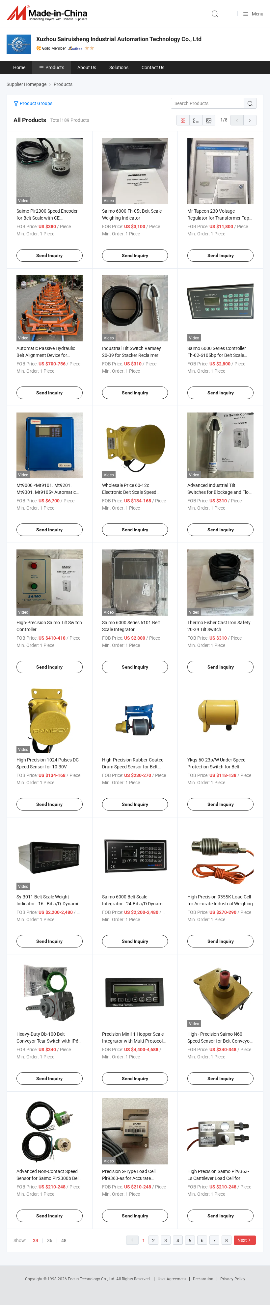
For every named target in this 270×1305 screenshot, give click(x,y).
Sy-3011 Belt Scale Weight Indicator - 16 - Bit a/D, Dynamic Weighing (48, 903)
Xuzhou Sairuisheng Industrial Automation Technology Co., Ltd (119, 39)
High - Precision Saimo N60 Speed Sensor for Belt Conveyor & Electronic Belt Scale (219, 1041)
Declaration (203, 1278)
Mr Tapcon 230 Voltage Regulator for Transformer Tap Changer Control (218, 218)
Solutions (118, 67)
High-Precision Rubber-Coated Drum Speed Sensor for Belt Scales (133, 767)
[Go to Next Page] (250, 120)
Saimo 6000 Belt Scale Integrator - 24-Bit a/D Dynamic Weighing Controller (134, 903)
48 (64, 1240)
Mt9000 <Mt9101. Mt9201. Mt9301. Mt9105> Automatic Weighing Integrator (46, 492)
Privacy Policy (232, 1278)
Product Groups (35, 103)
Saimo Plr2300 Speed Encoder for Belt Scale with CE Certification (47, 218)
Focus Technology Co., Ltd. (92, 1278)
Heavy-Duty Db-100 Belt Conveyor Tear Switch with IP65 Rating (48, 1041)
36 (49, 1240)
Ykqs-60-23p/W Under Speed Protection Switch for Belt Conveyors (216, 767)
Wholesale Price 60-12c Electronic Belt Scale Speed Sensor (129, 492)
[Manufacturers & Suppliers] (48, 13)
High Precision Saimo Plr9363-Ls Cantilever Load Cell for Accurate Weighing (218, 1178)
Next (242, 1240)
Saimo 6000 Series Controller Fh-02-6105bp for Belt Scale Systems (216, 355)
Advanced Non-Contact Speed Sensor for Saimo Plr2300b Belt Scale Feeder (48, 1178)
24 (35, 1240)
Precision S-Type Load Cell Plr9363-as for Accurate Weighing (128, 1178)
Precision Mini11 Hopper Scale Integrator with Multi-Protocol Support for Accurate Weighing (133, 1041)
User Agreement (172, 1278)
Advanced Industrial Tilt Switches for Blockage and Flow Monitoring (219, 492)
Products (54, 67)
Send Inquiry (49, 255)
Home (19, 67)
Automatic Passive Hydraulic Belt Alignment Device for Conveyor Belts (45, 355)
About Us (86, 67)
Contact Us (153, 67)
